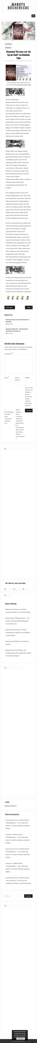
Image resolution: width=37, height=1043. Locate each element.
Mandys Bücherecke (18, 6)
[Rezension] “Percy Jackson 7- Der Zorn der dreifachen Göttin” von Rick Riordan (18, 880)
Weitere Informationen (21, 1036)
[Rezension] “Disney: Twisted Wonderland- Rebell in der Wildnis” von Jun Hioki (18, 632)
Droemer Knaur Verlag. (24, 85)
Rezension (8, 44)
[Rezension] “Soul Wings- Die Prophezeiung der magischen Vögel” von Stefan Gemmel (18, 653)
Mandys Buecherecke (26, 60)
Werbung (8, 47)
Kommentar (8, 354)
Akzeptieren (21, 1039)
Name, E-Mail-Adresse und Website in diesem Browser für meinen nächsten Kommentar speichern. (29, 396)
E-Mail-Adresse (17, 379)
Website (27, 378)
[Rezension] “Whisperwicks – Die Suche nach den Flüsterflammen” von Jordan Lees (17, 621)
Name (6, 378)
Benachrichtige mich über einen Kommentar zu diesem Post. (8, 417)
